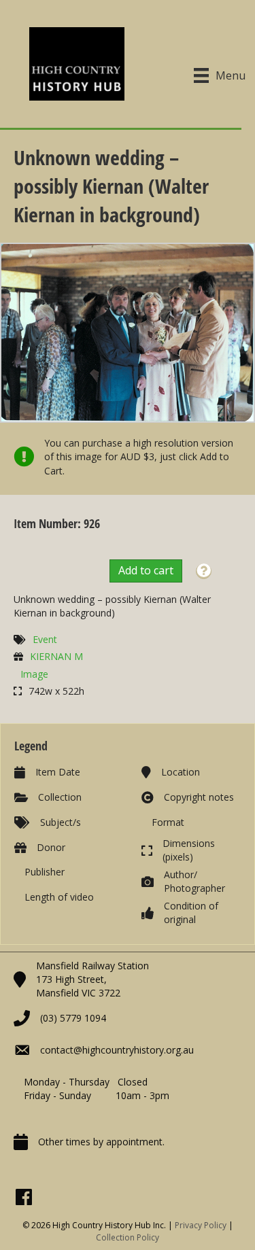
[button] (203, 571)
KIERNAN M (56, 656)
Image (34, 673)
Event (45, 639)
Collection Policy (127, 1237)
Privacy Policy (200, 1225)
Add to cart (145, 570)
